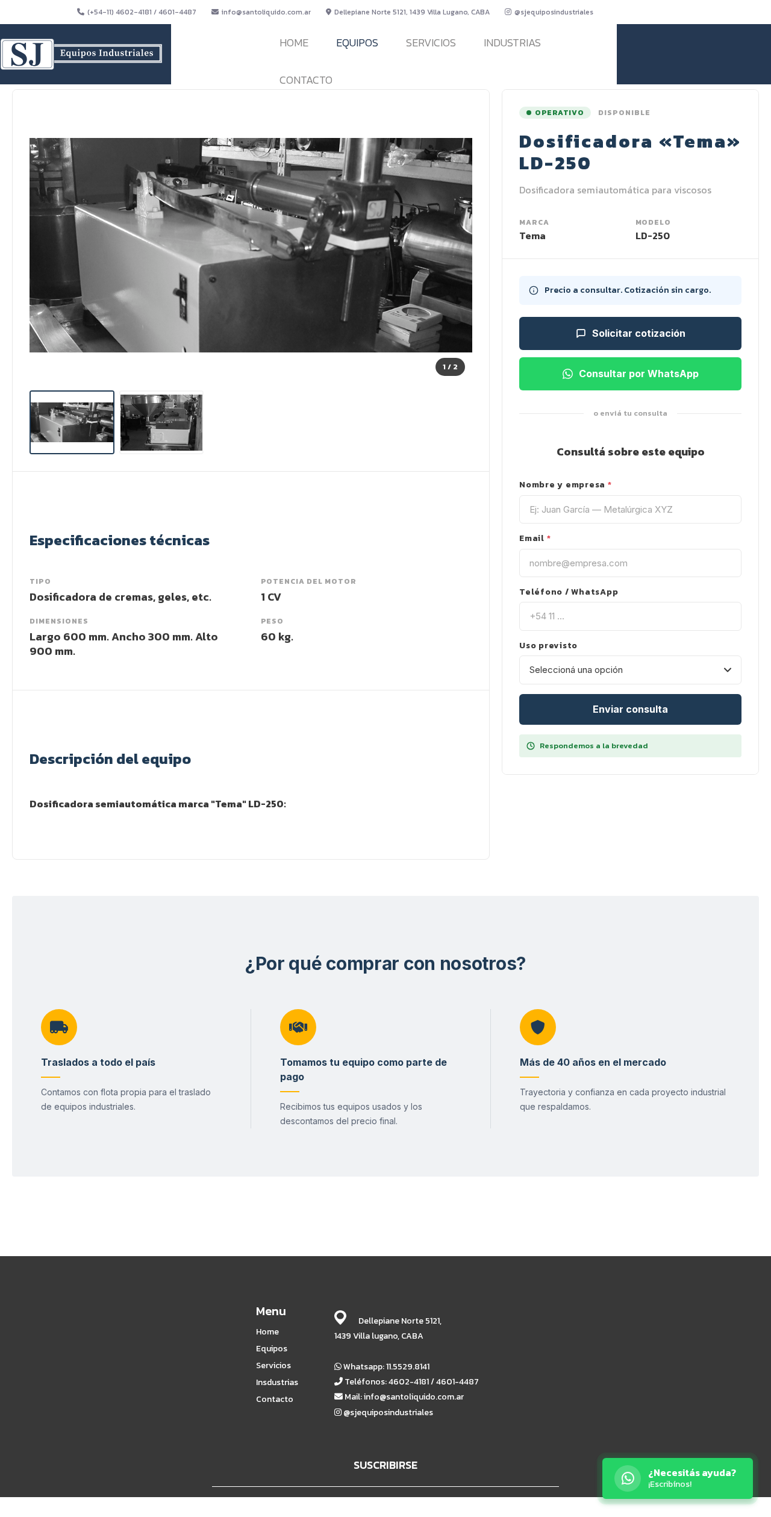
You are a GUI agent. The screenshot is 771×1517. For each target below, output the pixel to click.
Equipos (271, 1349)
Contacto (274, 1399)
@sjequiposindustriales (553, 12)
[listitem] (72, 422)
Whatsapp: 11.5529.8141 (385, 1366)
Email (535, 538)
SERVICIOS (431, 42)
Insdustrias (277, 1383)
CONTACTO (305, 80)
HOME (293, 42)
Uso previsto (548, 645)
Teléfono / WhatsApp (568, 592)
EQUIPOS (357, 42)
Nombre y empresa (565, 485)
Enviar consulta (630, 709)
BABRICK (534, 1506)
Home (267, 1332)
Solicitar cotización (638, 333)
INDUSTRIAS (512, 42)
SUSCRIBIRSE (385, 1465)
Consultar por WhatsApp (639, 374)
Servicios (273, 1366)
